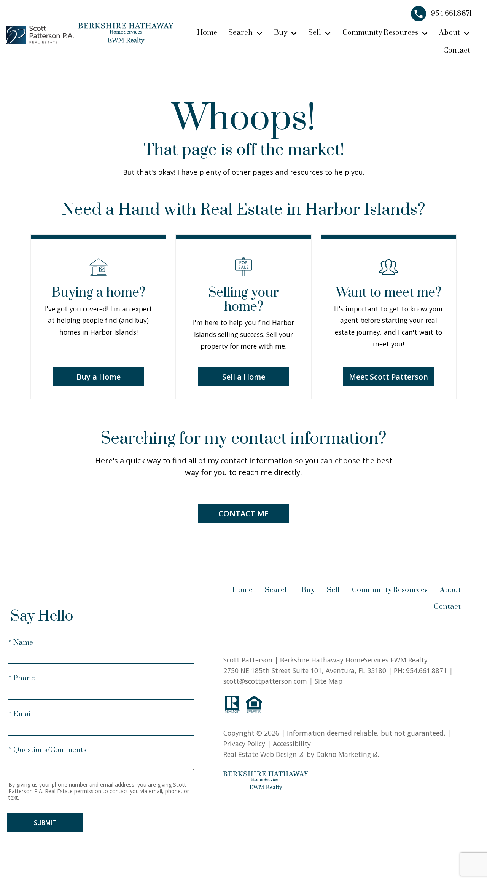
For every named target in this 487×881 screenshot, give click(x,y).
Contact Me (243, 513)
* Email (20, 714)
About (450, 590)
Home (207, 32)
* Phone (21, 678)
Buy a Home (98, 377)
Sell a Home (243, 377)
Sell (333, 590)
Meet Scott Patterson (388, 377)
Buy (308, 590)
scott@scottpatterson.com (265, 681)
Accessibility (292, 743)
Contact (456, 50)
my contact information (250, 460)
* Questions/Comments (47, 749)
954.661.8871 (426, 670)
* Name (20, 642)
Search (277, 590)
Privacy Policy (244, 743)
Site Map (328, 681)
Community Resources (390, 590)
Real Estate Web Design (261, 754)
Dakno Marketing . (347, 754)
